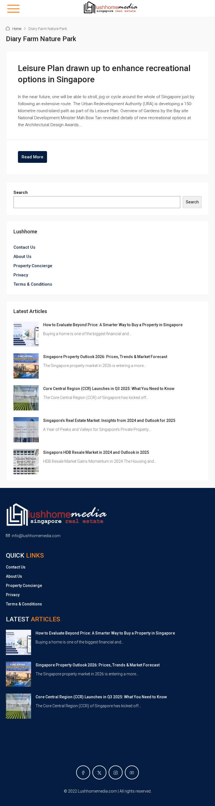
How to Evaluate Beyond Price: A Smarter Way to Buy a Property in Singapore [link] (113, 325)
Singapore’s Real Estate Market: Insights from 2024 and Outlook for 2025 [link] (109, 420)
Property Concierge (32, 265)
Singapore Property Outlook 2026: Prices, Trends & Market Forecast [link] (105, 356)
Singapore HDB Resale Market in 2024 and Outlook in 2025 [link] (96, 452)
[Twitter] (99, 772)
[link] (26, 333)
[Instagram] (116, 772)
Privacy (20, 275)
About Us (22, 256)
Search (20, 192)
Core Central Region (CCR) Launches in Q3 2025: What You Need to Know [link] (108, 388)
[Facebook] (83, 772)
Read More (32, 156)
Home (16, 29)
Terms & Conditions (32, 284)
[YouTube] (132, 772)
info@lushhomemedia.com (36, 536)
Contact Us (24, 247)
